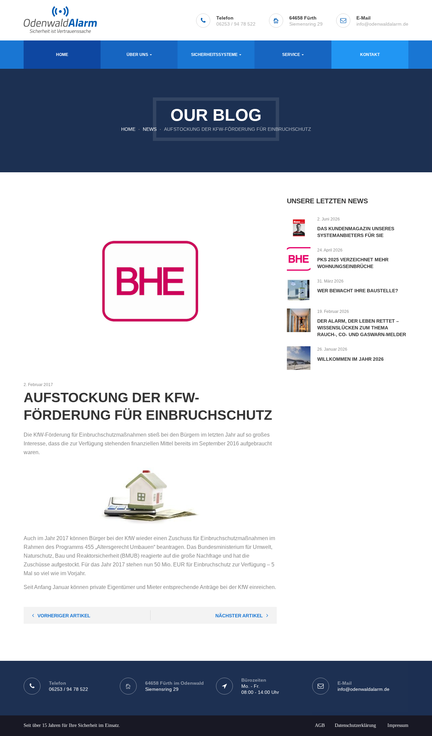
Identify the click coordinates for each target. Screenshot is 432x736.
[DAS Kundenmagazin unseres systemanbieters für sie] (298, 228)
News (150, 129)
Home (128, 129)
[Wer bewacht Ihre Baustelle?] (298, 290)
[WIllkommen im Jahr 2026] (298, 358)
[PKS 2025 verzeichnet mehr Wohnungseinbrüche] (298, 259)
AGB (320, 725)
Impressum (397, 725)
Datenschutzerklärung (355, 725)
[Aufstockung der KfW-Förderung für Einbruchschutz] (150, 281)
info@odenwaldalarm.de (382, 24)
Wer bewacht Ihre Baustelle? (357, 290)
